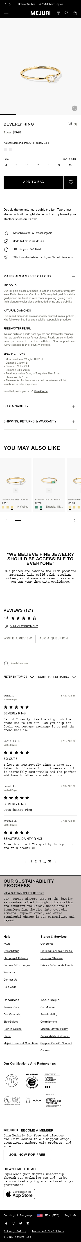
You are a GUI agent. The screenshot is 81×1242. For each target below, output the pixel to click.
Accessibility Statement (55, 1036)
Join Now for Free (27, 1155)
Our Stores (46, 944)
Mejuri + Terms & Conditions (21, 1043)
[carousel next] (10, 4)
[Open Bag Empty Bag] (74, 13)
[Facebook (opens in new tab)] (6, 1223)
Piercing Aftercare (51, 958)
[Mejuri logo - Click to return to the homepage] (40, 13)
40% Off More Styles (51, 4)
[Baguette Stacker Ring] (49, 477)
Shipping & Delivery (16, 958)
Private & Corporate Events (57, 965)
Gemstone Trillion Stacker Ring (16, 500)
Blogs (7, 1036)
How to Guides (13, 1029)
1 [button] (31, 861)
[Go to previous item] (6, 520)
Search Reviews (19, 663)
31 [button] (49, 861)
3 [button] (40, 861)
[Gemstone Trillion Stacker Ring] (16, 477)
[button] (25, 862)
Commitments (49, 1022)
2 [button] (36, 861)
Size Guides (11, 1022)
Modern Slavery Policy (54, 1029)
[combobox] (57, 677)
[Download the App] (19, 1194)
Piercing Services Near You (56, 951)
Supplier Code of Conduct (56, 1043)
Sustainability (48, 1015)
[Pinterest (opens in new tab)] (20, 1223)
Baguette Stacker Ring (49, 500)
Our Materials (12, 1015)
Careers (45, 1051)
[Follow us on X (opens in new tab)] (28, 1223)
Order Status (11, 951)
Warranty (9, 973)
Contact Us (10, 980)
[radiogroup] (8, 149)
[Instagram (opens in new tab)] (13, 1223)
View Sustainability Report (24, 893)
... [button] (44, 861)
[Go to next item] (74, 520)
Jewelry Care (11, 1007)
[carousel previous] (5, 4)
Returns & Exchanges (17, 965)
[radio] (5, 149)
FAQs (7, 944)
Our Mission (47, 1007)
